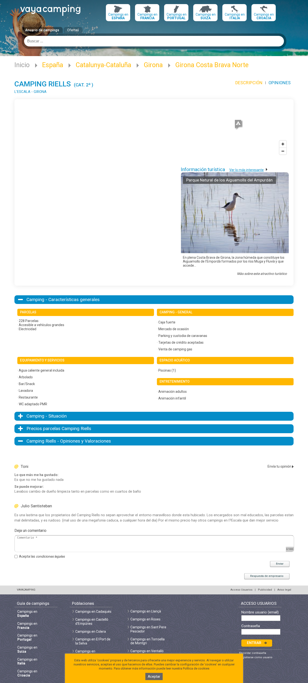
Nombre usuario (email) (260, 612)
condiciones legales (50, 556)
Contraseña (250, 626)
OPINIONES (280, 82)
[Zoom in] (282, 144)
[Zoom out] (282, 151)
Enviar (279, 563)
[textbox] (154, 41)
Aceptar (154, 676)
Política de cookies (196, 668)
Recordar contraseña (252, 653)
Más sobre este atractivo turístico (262, 274)
